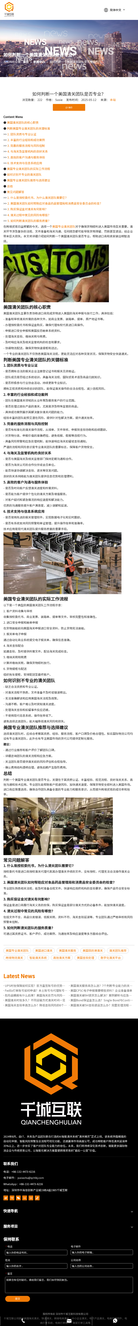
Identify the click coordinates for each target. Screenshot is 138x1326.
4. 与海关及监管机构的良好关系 (27, 151)
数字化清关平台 (111, 957)
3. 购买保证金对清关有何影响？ (27, 209)
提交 (17, 1298)
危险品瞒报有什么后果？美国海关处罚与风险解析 (36, 995)
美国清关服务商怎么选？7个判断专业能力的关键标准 (101, 985)
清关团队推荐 (117, 950)
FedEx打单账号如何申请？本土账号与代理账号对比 (36, 990)
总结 (10, 186)
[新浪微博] (5, 1197)
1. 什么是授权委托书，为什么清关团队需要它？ (37, 197)
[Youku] (12, 1197)
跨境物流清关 (14, 957)
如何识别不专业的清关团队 (24, 174)
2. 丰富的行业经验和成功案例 (26, 140)
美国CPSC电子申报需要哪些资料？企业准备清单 (101, 990)
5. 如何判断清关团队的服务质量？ (29, 221)
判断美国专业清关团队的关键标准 (28, 128)
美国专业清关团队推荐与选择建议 (28, 180)
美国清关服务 (67, 950)
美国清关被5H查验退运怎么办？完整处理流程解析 (101, 1005)
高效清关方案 (61, 957)
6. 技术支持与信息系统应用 (24, 163)
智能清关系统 (38, 957)
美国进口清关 (43, 950)
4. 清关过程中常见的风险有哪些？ (29, 215)
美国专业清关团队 (63, 226)
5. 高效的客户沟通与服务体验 (26, 157)
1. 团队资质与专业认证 (21, 134)
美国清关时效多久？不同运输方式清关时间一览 (35, 1000)
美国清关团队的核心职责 (23, 122)
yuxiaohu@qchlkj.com (30, 1178)
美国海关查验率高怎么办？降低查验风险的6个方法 (36, 1005)
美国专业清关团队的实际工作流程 (28, 169)
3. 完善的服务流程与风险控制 (26, 145)
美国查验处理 (85, 957)
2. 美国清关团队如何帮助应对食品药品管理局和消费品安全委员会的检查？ (54, 203)
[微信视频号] (31, 1197)
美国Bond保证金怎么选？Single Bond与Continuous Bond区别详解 (101, 1000)
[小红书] (24, 1197)
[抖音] (37, 1197)
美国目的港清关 (93, 950)
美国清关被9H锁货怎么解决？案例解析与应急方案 (101, 995)
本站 (113, 100)
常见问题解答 (15, 192)
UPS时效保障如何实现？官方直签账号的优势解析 (36, 985)
